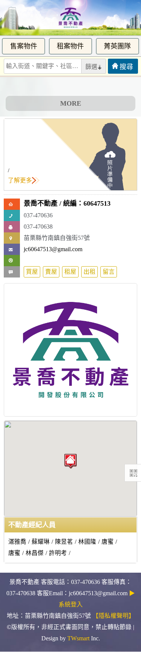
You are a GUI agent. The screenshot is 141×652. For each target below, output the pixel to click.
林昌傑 (35, 553)
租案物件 (70, 46)
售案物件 (23, 46)
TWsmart (78, 638)
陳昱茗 (64, 541)
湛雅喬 (17, 541)
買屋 (32, 271)
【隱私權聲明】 (113, 616)
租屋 (70, 271)
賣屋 (51, 271)
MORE (70, 103)
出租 (89, 271)
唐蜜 (108, 541)
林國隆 (87, 541)
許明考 (58, 553)
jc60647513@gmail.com (53, 249)
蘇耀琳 (41, 541)
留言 (109, 271)
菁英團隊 (117, 46)
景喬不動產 (41, 203)
